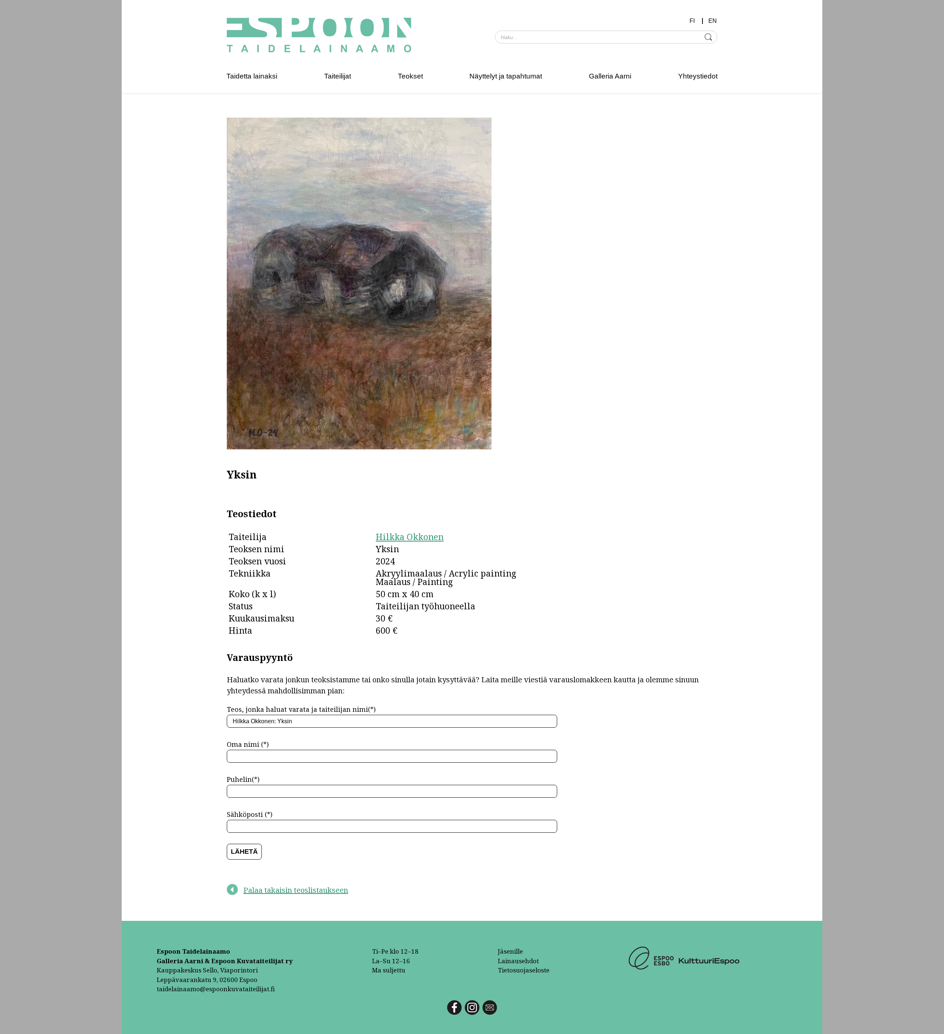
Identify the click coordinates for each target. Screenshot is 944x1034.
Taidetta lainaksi (251, 76)
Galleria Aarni (610, 76)
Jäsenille (510, 951)
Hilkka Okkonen (410, 537)
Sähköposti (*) (250, 814)
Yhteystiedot (698, 76)
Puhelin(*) (243, 779)
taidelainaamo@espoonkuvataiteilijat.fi (216, 989)
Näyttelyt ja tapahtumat (505, 76)
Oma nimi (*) (248, 744)
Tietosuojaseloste (523, 970)
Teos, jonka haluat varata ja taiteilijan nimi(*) (301, 709)
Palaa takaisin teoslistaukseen (295, 890)
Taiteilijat (337, 76)
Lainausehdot (518, 961)
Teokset (410, 76)
